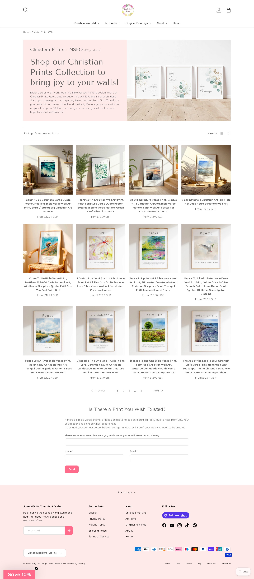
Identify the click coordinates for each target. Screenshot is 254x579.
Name (68, 451)
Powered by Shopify (76, 563)
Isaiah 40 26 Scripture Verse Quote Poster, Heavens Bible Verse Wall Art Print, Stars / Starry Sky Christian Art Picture (48, 205)
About (160, 23)
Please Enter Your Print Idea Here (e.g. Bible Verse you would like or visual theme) (112, 435)
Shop (178, 563)
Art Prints (111, 23)
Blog (199, 563)
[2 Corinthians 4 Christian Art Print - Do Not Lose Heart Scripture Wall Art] (206, 170)
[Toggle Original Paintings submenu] (150, 23)
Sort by (28, 133)
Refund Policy (97, 524)
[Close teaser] (36, 568)
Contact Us (226, 563)
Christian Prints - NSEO (42, 32)
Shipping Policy (98, 530)
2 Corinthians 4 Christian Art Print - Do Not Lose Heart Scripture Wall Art (206, 201)
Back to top (125, 492)
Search (93, 512)
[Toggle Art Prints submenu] (119, 23)
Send (72, 469)
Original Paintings (136, 23)
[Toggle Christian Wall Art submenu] (98, 23)
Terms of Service (99, 536)
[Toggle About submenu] (166, 23)
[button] (228, 10)
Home (176, 23)
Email (133, 451)
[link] (98, 391)
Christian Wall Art (85, 23)
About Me (211, 563)
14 (141, 390)
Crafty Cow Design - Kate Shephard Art (48, 563)
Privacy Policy (97, 518)
